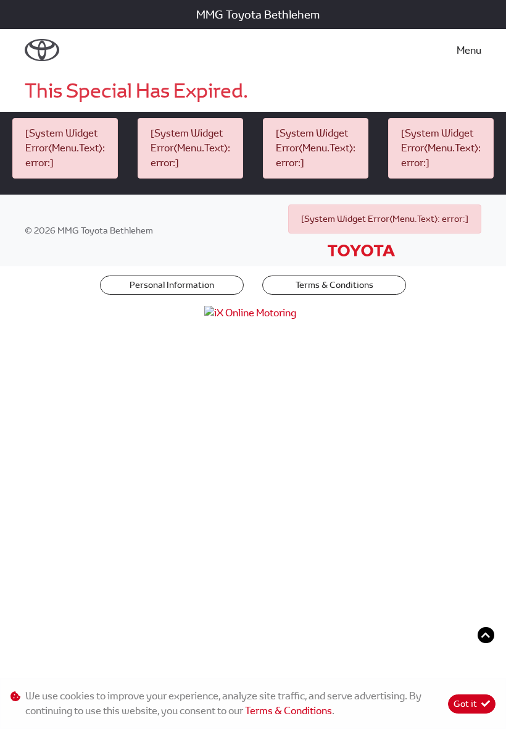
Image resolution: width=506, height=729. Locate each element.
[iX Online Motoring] (253, 312)
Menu (469, 50)
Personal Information (172, 284)
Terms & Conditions (334, 284)
